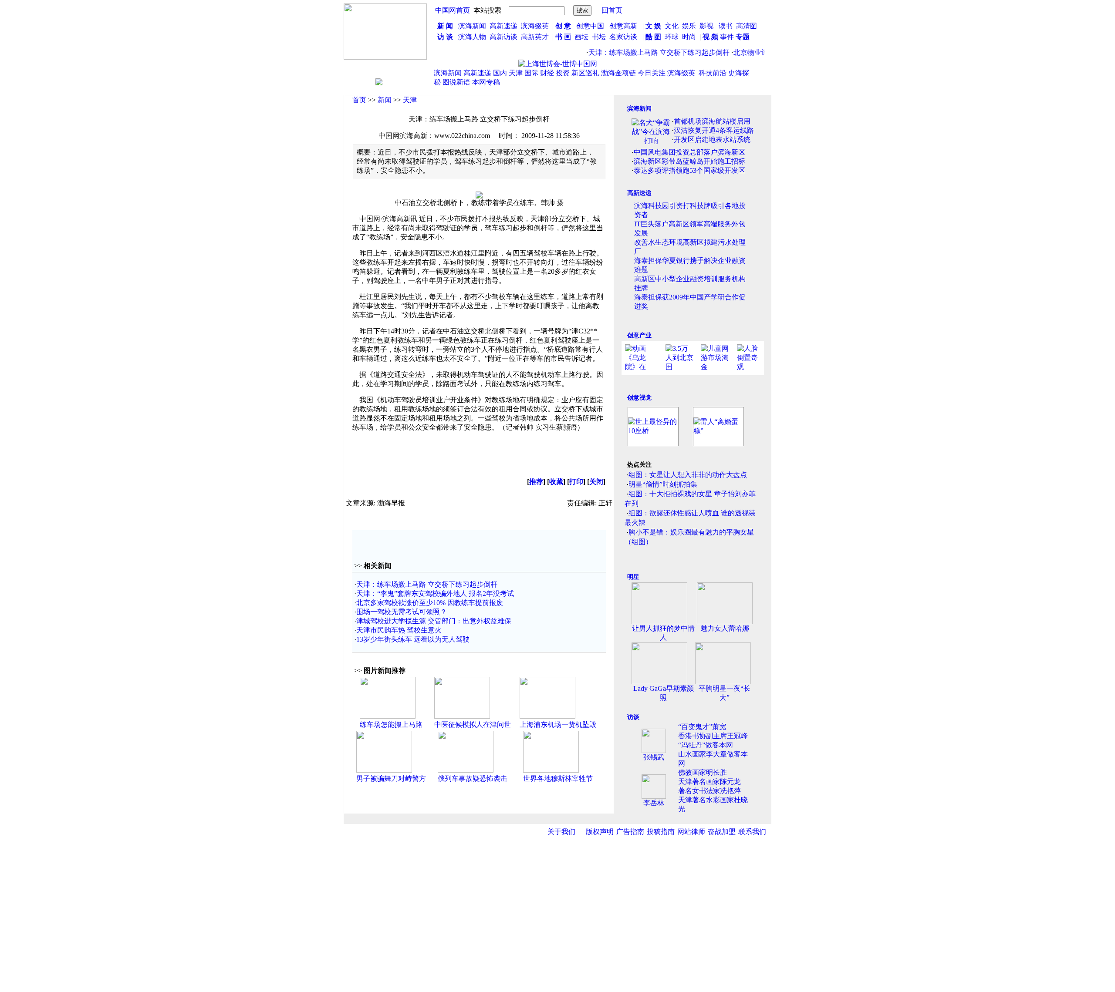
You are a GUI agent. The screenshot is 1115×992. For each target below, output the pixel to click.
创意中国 (590, 26)
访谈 (633, 717)
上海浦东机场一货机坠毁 (558, 724)
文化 (671, 26)
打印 (576, 481)
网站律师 (691, 831)
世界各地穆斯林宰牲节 (558, 778)
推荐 (536, 481)
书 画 (563, 36)
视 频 (710, 36)
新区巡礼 (585, 73)
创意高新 (624, 26)
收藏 (556, 481)
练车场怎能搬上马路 (391, 724)
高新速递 (503, 26)
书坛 (599, 36)
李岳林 (653, 803)
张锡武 (653, 757)
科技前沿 (712, 73)
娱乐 (689, 26)
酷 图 (653, 36)
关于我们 (561, 831)
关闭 (596, 481)
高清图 (746, 26)
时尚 (689, 36)
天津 (516, 73)
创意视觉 (639, 397)
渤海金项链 (618, 73)
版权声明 (600, 831)
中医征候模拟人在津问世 (472, 724)
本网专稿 (486, 82)
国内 (500, 73)
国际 (531, 73)
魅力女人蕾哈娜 (724, 628)
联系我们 (752, 831)
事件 (726, 36)
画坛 (581, 36)
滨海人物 (472, 36)
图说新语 (456, 82)
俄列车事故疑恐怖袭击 (472, 778)
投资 (563, 73)
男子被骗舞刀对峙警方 (391, 778)
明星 (633, 577)
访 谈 (445, 36)
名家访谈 (623, 36)
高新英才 (536, 36)
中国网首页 (452, 10)
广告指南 (630, 831)
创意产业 (639, 335)
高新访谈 (504, 36)
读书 (726, 26)
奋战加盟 (722, 831)
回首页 (611, 10)
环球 (672, 36)
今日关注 (652, 73)
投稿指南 (661, 831)
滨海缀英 (535, 26)
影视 (707, 26)
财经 (547, 73)
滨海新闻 (472, 26)
